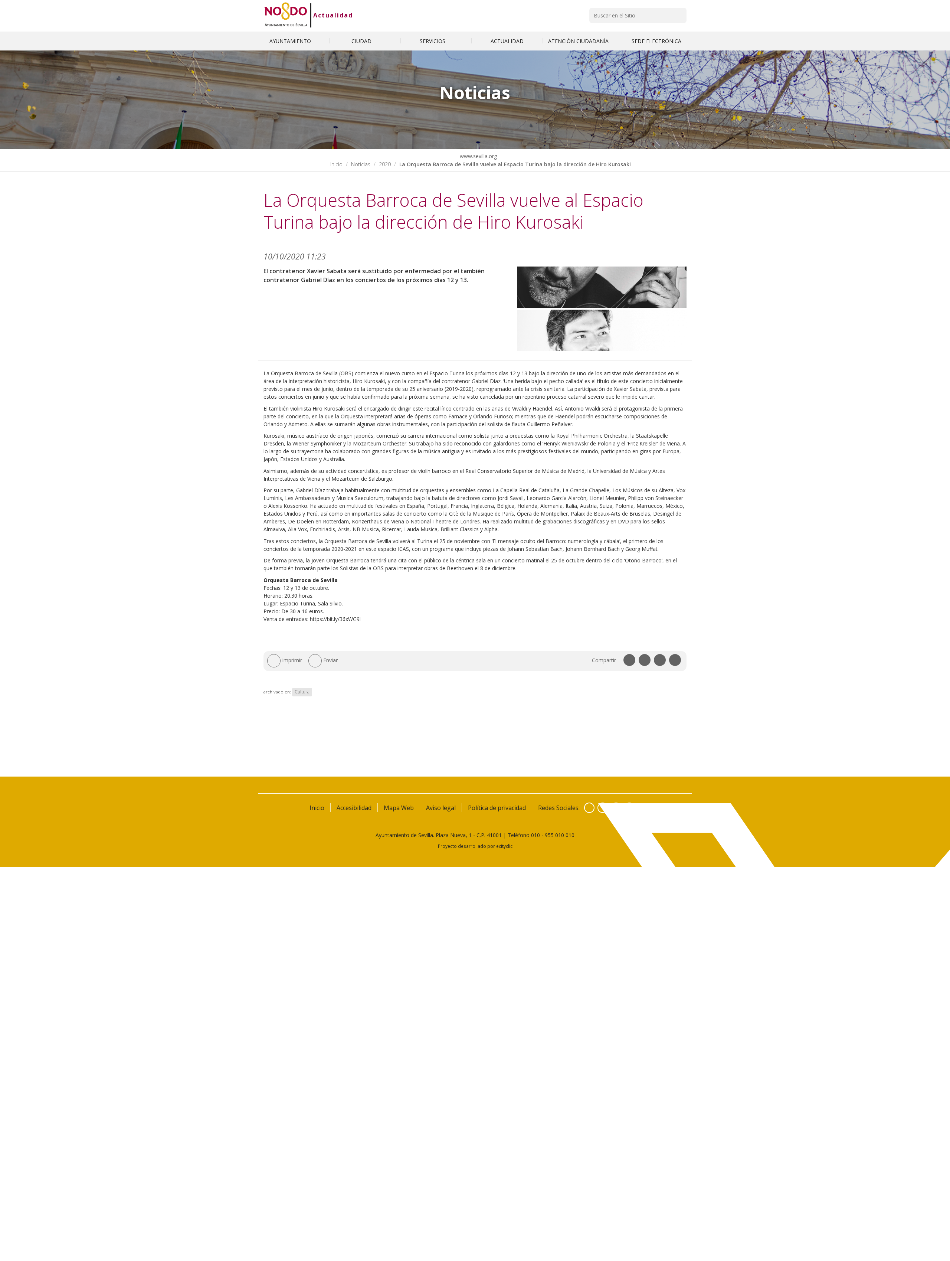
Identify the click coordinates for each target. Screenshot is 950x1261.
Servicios (433, 41)
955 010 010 (559, 835)
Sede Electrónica (656, 41)
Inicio (336, 164)
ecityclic (504, 846)
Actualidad (333, 15)
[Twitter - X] (602, 808)
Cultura (302, 692)
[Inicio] (285, 15)
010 (535, 835)
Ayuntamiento (290, 41)
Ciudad (362, 41)
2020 (385, 164)
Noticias (360, 164)
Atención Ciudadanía (579, 41)
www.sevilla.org (477, 156)
